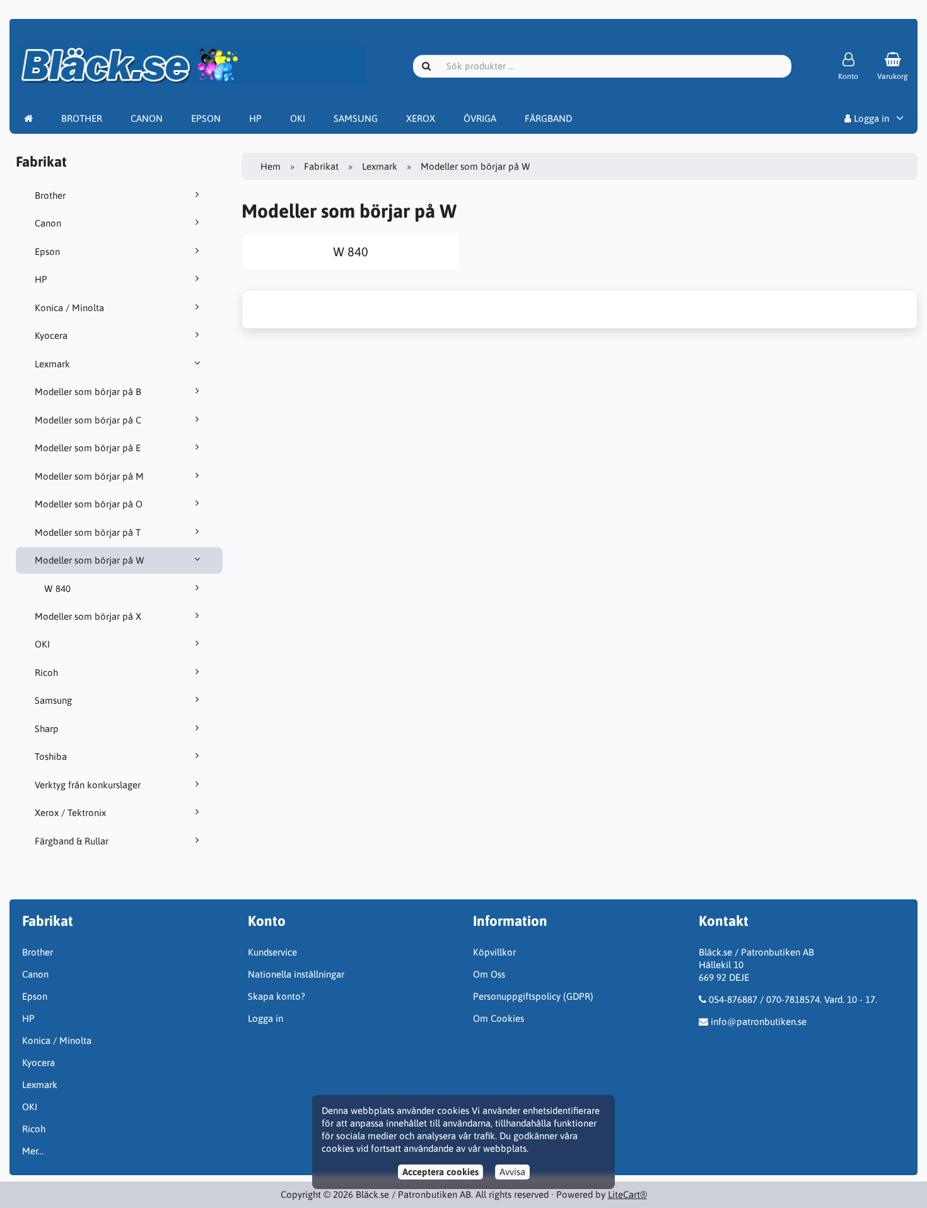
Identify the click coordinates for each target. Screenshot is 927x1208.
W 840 (57, 588)
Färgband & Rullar (71, 841)
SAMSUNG (356, 118)
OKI (297, 118)
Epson (47, 251)
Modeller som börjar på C (88, 420)
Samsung (53, 700)
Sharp (47, 728)
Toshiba (51, 756)
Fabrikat (321, 166)
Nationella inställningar (296, 974)
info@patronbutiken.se (759, 1021)
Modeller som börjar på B (88, 391)
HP (255, 118)
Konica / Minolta (69, 307)
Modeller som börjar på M (89, 476)
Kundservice (272, 952)
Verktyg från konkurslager (88, 784)
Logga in (870, 118)
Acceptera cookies (440, 1171)
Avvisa (512, 1171)
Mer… (33, 1151)
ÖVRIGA (480, 118)
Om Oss (489, 974)
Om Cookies (498, 1018)
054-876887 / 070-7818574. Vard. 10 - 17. (793, 999)
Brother (50, 195)
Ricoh (46, 672)
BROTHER (81, 118)
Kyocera (51, 335)
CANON (147, 118)
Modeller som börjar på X (88, 616)
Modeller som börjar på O (89, 504)
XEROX (420, 118)
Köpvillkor (494, 952)
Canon (48, 223)
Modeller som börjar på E (88, 447)
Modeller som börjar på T (88, 532)
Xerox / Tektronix (70, 812)
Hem (270, 166)
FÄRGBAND (548, 118)
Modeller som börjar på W (89, 560)
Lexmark (52, 363)
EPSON (206, 118)
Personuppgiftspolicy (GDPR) (533, 996)
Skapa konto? (276, 996)
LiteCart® (627, 1194)
